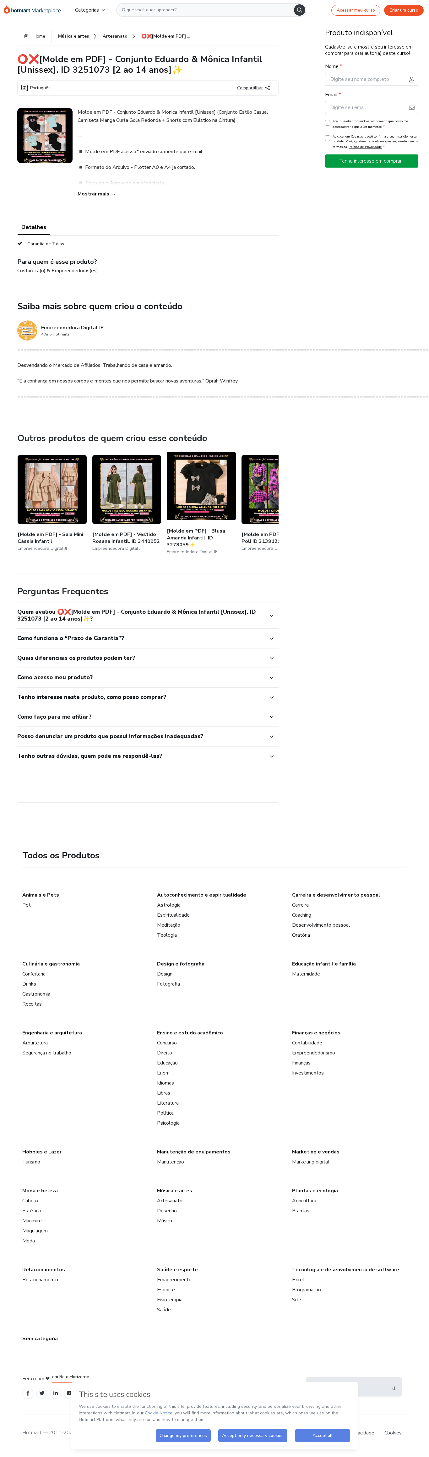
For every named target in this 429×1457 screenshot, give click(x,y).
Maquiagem (35, 1230)
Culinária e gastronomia (51, 963)
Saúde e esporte (177, 1269)
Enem (163, 1072)
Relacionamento (40, 1279)
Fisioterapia (169, 1299)
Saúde (164, 1309)
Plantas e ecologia (315, 1190)
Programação (306, 1289)
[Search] (299, 10)
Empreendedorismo (313, 1052)
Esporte (166, 1289)
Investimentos (308, 1072)
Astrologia (169, 905)
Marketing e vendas (315, 1151)
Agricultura (304, 1200)
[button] (141, 615)
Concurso (167, 1042)
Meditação (168, 925)
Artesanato (169, 1200)
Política (165, 1113)
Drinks (29, 984)
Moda (28, 1240)
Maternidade (306, 973)
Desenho (167, 1210)
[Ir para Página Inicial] (34, 10)
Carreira (300, 905)
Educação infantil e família (324, 963)
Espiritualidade (173, 915)
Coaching (301, 915)
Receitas (32, 1004)
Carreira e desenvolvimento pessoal (336, 895)
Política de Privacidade (365, 146)
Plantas (300, 1210)
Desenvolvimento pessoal (321, 925)
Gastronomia (36, 994)
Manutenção (170, 1161)
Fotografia (168, 984)
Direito (164, 1052)
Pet (26, 905)
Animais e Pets (40, 895)
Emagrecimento (174, 1279)
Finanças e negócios (316, 1032)
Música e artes (174, 1190)
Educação (167, 1062)
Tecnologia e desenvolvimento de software (345, 1269)
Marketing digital (310, 1161)
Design (164, 973)
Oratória (301, 935)
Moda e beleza (40, 1190)
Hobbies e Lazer (42, 1151)
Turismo (31, 1161)
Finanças (301, 1062)
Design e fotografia (180, 963)
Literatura (168, 1103)
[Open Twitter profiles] (42, 1393)
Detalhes (33, 227)
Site (296, 1299)
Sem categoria (40, 1338)
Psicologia (168, 1123)
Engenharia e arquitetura (52, 1032)
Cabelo (30, 1200)
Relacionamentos (43, 1269)
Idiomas (165, 1083)
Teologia (167, 935)
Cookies (393, 1432)
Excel (298, 1279)
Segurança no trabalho (46, 1052)
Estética (31, 1210)
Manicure (32, 1220)
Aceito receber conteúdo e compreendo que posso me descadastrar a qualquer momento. (370, 124)
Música (164, 1220)
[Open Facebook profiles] (28, 1393)
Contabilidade (307, 1042)
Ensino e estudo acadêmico (190, 1032)
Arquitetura (35, 1042)
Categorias (87, 10)
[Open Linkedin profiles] (55, 1393)
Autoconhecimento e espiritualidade (201, 895)
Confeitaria (34, 973)
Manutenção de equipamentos (194, 1151)
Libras (163, 1093)
